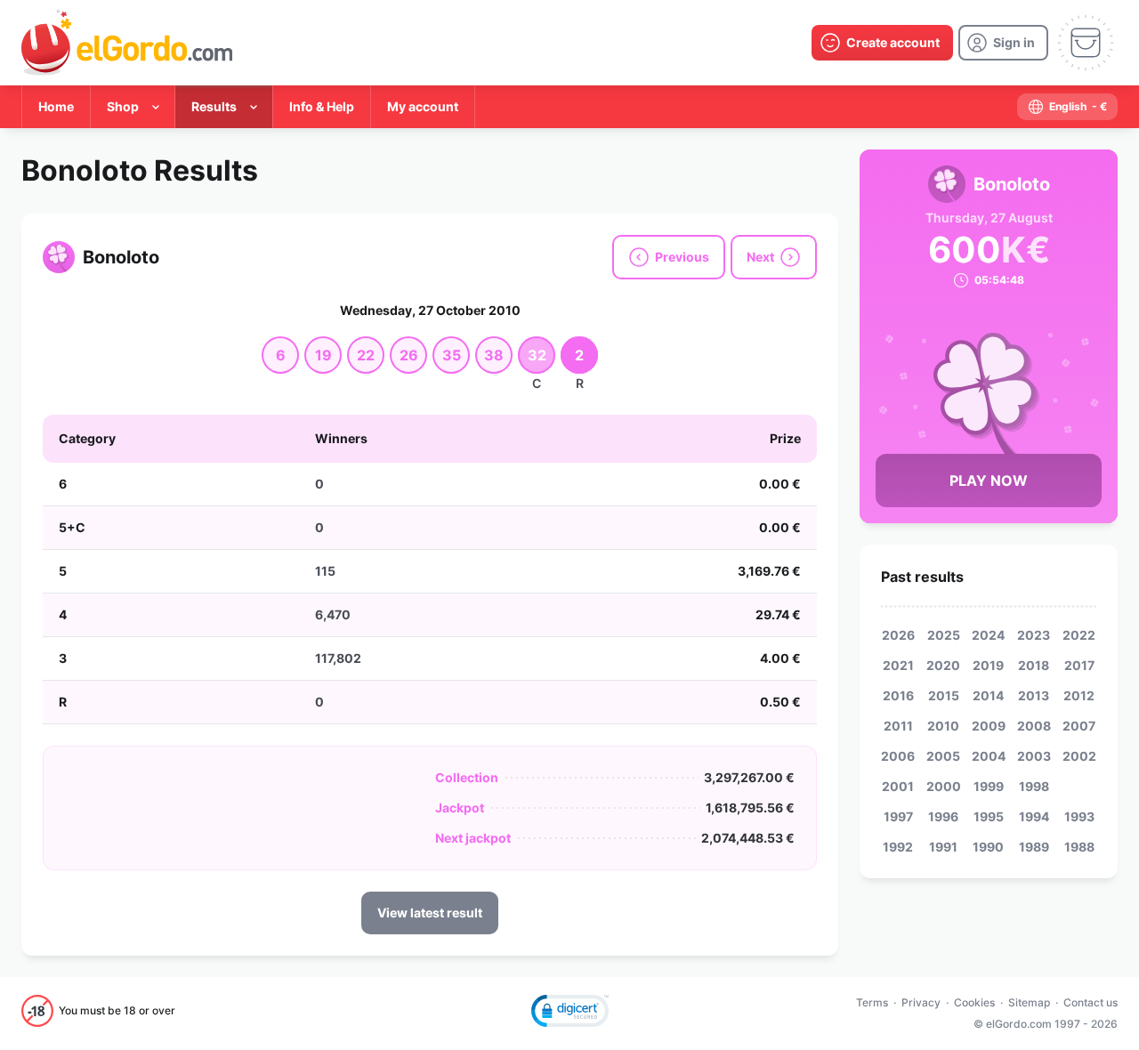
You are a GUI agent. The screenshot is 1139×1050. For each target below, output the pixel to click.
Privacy (921, 1002)
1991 (943, 846)
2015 (943, 695)
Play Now (988, 480)
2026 (898, 634)
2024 (988, 634)
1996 (943, 816)
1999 (988, 786)
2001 (898, 786)
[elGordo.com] (126, 43)
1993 (1079, 816)
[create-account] (882, 43)
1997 (898, 816)
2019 (988, 665)
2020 (943, 665)
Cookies (974, 1002)
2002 (1079, 755)
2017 (1079, 665)
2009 (989, 725)
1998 (1034, 786)
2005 (943, 755)
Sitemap (1029, 1002)
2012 (1079, 695)
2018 (1033, 665)
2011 (898, 725)
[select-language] (1067, 106)
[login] (1003, 43)
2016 (898, 695)
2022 (1078, 634)
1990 (988, 846)
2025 (943, 634)
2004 (989, 755)
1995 (988, 816)
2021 (898, 665)
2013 (1033, 695)
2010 (943, 725)
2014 (988, 695)
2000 (943, 786)
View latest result (429, 912)
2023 (1033, 634)
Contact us (1090, 1002)
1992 (898, 846)
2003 (1034, 755)
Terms (872, 1002)
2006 (898, 755)
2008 (1034, 725)
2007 (1078, 725)
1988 (1079, 846)
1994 (1034, 816)
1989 (1034, 846)
